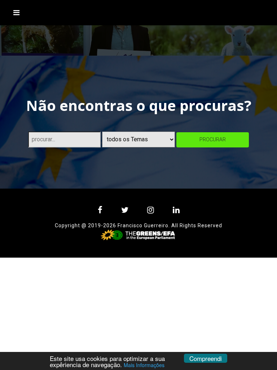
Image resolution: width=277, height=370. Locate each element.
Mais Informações (144, 365)
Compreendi (205, 358)
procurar (212, 139)
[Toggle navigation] (17, 12)
